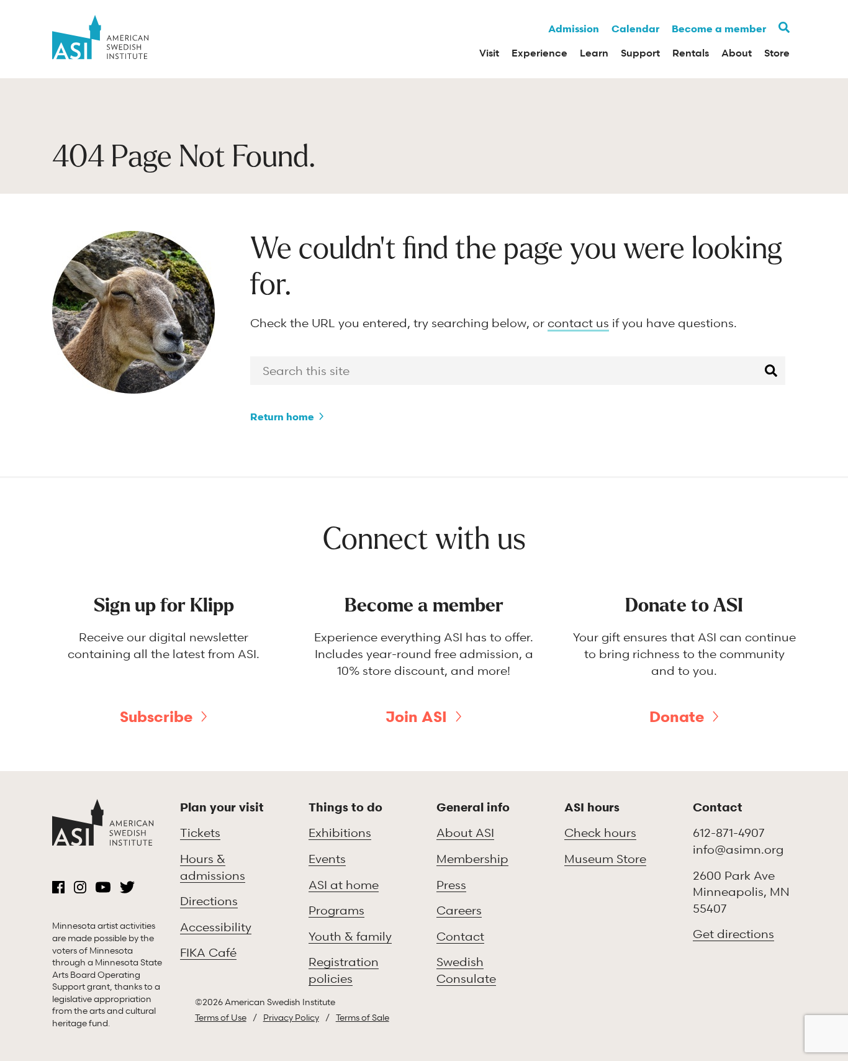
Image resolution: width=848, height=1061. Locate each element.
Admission (573, 28)
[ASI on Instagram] (80, 887)
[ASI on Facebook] (58, 887)
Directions (209, 900)
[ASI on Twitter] (127, 887)
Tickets (200, 832)
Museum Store (605, 858)
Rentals (690, 53)
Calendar (635, 28)
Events (327, 858)
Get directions (733, 933)
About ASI (465, 832)
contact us (578, 322)
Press (451, 884)
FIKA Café (208, 952)
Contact (460, 936)
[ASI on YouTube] (103, 887)
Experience (539, 53)
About (736, 53)
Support (640, 53)
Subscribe (156, 716)
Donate (676, 716)
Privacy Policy (291, 1017)
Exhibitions (340, 832)
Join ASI (416, 716)
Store (777, 53)
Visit (489, 53)
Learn (594, 53)
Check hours (600, 832)
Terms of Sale (362, 1017)
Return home (282, 416)
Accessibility (215, 926)
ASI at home (344, 884)
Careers (459, 910)
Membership (472, 858)
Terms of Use (220, 1017)
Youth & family (350, 936)
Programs (336, 910)
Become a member (719, 28)
